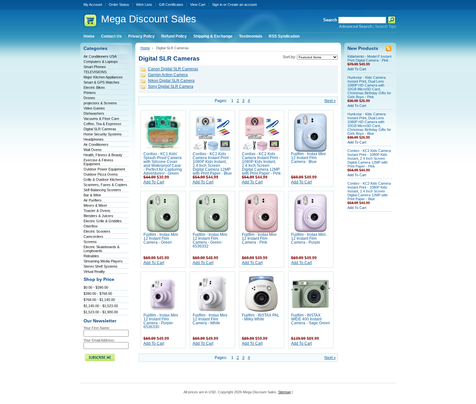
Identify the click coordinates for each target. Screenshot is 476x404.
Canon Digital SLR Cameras (173, 69)
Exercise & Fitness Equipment (98, 162)
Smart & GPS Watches (101, 82)
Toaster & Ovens (97, 211)
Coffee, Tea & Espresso (102, 124)
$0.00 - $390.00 (96, 287)
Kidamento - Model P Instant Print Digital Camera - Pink (369, 58)
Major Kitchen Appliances (103, 77)
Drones (89, 98)
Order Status (119, 4)
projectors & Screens (100, 103)
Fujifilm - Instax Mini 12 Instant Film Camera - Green (160, 238)
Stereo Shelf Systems (101, 266)
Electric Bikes (94, 87)
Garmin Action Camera (168, 75)
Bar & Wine (92, 195)
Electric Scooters (97, 231)
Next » (330, 100)
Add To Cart (153, 182)
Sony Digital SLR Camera (170, 86)
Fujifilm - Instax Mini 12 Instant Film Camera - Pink (259, 238)
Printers (90, 93)
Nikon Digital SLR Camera (171, 80)
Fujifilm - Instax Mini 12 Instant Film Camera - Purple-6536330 (160, 321)
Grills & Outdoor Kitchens (103, 179)
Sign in (217, 4)
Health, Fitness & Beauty (103, 155)
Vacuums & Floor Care (101, 119)
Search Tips (385, 27)
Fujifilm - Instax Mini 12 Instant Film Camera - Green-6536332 (210, 240)
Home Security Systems (103, 134)
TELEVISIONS (95, 72)
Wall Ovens (93, 150)
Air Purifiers (93, 200)
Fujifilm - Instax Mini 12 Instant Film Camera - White (210, 319)
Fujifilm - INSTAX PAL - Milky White (260, 317)
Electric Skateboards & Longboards (101, 249)
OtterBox (91, 226)
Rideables (91, 256)
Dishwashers (94, 113)
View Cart (197, 4)
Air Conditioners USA (100, 56)
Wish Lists (144, 4)
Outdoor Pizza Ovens (101, 174)
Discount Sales (148, 19)
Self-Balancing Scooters (102, 190)
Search (330, 19)
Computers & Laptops (101, 61)
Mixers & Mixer (95, 205)
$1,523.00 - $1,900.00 (101, 312)
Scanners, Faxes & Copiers (105, 185)
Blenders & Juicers (98, 216)
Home (145, 48)
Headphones (94, 139)
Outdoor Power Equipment (104, 169)
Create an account (242, 4)
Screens (90, 242)
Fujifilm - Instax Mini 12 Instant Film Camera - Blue (308, 158)
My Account (93, 4)
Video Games (94, 108)
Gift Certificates (171, 4)
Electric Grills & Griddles (103, 221)
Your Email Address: (99, 340)
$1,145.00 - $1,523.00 (101, 306)
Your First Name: (97, 328)
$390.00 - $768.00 (98, 293)
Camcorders (93, 236)
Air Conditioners (96, 144)
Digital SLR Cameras (100, 129)
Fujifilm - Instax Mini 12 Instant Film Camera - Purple (308, 238)
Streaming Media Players (103, 261)
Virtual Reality (94, 271)
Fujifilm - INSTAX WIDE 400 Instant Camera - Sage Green (310, 319)
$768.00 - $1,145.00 (99, 300)
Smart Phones (95, 67)
